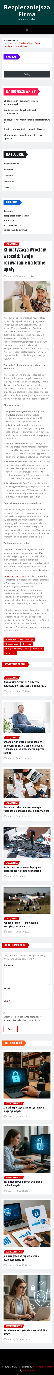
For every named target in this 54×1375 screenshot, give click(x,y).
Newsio (48, 1366)
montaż (28, 644)
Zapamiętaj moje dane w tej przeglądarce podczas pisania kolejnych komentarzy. (23, 1018)
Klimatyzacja (27, 639)
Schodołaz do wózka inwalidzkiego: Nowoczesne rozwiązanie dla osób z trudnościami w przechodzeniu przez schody (24, 747)
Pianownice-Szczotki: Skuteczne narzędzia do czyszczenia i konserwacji (25, 684)
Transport (8, 175)
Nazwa (8, 988)
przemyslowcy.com (13, 225)
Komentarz (9, 965)
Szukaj (11, 57)
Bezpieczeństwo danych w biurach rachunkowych (23, 1184)
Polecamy (8, 169)
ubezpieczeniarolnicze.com (16, 215)
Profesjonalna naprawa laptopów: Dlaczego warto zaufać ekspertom (23, 869)
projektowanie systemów (18, 648)
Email (7, 1001)
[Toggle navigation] (27, 29)
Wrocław (38, 648)
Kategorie (8, 211)
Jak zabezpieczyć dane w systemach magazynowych (24, 1110)
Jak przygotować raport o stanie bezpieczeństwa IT (22, 1258)
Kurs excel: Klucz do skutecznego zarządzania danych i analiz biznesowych (26, 809)
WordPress (37, 1366)
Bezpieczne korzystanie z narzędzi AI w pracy (25, 129)
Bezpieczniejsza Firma (27, 10)
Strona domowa (11, 40)
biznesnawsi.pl (10, 220)
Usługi (6, 187)
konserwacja (13, 644)
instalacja (12, 639)
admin (11, 276)
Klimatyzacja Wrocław (14, 576)
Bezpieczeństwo (11, 163)
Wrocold (11, 653)
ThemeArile (28, 1370)
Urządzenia (9, 181)
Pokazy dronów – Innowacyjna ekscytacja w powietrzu (21, 925)
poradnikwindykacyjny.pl (16, 229)
